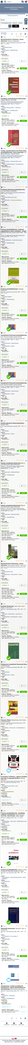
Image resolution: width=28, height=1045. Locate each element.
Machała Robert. (6, 671)
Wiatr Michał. (12, 995)
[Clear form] (23, 29)
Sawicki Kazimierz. (7, 571)
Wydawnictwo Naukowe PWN (13, 667)
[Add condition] (10, 26)
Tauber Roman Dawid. (17, 240)
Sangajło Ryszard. (6, 343)
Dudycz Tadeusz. (6, 161)
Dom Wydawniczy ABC (11, 609)
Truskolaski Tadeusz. (9, 197)
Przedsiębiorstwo (6, 200)
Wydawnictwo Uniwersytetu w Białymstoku (15, 192)
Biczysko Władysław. (7, 240)
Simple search (3, 28)
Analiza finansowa (11, 164)
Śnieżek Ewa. (5, 995)
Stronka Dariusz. (15, 343)
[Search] (15, 26)
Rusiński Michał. (21, 727)
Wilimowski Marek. (15, 472)
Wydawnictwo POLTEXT (11, 291)
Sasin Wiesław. (5, 430)
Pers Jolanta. (14, 936)
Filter (4, 34)
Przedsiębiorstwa (14, 50)
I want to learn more (8, 1041)
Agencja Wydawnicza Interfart (10, 426)
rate (26, 36)
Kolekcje (9, 28)
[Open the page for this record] (14, 86)
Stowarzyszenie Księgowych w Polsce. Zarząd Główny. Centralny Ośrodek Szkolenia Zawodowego (12, 103)
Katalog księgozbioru (13, 15)
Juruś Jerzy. (19, 613)
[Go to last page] (25, 34)
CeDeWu (8, 817)
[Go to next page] (21, 34)
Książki (3, 788)
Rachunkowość (5, 50)
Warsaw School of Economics (13, 781)
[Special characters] (26, 29)
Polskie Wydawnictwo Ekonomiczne (14, 42)
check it (23, 72)
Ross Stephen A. (6, 877)
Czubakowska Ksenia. (7, 47)
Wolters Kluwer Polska (11, 990)
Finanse (4, 164)
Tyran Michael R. (6, 936)
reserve (23, 68)
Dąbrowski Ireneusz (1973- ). (10, 785)
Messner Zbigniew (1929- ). (8, 107)
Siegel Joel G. (11, 613)
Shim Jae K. (5, 613)
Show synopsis (5, 58)
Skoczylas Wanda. (16, 161)
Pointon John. (12, 727)
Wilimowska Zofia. (6, 472)
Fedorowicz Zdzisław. (7, 296)
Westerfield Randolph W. (16, 877)
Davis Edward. (5, 727)
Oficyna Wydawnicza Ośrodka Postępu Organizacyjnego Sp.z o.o (12, 466)
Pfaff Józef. (18, 107)
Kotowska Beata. (6, 821)
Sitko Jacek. (13, 821)
